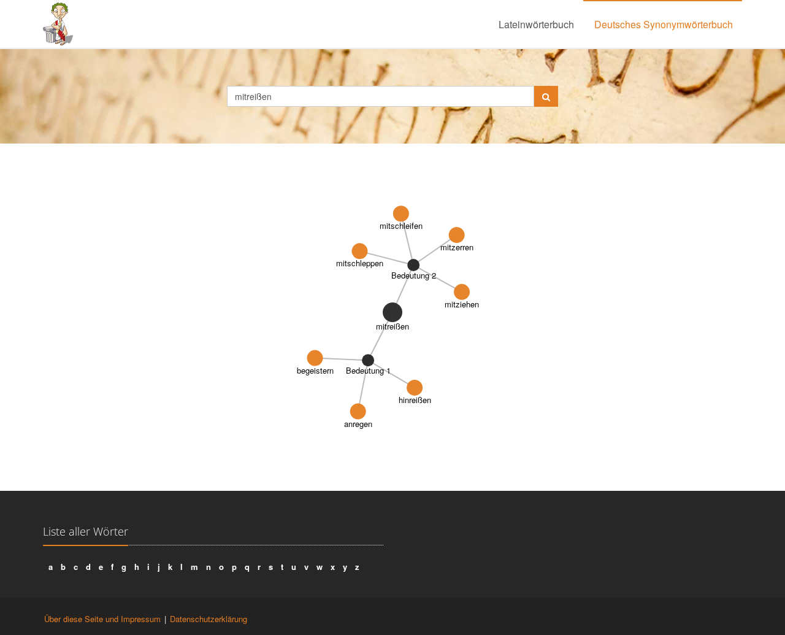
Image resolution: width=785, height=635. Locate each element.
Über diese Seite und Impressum (102, 619)
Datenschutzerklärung (208, 619)
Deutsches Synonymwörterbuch (663, 24)
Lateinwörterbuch (536, 24)
